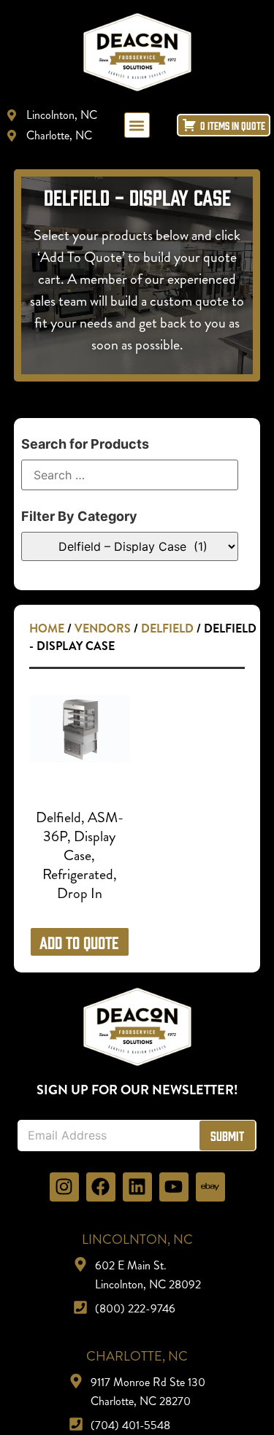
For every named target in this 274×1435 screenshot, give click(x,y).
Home (46, 628)
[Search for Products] (130, 475)
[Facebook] (100, 1187)
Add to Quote (79, 942)
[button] (137, 125)
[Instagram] (64, 1187)
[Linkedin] (137, 1187)
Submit (227, 1135)
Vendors (103, 628)
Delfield (167, 628)
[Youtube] (174, 1187)
